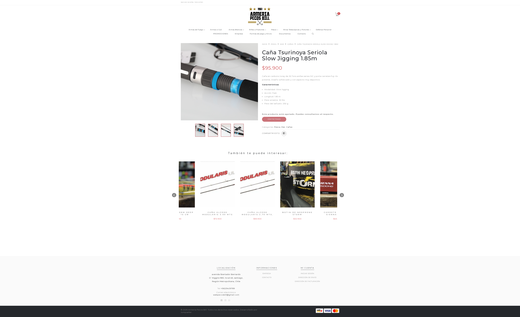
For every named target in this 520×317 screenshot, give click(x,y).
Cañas (290, 44)
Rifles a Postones (256, 30)
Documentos (285, 34)
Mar (282, 44)
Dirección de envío (307, 277)
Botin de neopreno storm (239, 213)
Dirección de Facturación (307, 281)
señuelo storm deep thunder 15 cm (319, 213)
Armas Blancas (235, 30)
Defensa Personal (324, 30)
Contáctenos (274, 119)
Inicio (264, 44)
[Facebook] (284, 133)
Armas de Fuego (196, 30)
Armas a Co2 (216, 30)
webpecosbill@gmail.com (226, 295)
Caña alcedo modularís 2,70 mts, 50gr (198, 214)
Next (342, 195)
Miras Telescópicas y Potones (296, 30)
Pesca (273, 30)
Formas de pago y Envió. (261, 34)
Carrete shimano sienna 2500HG (278, 213)
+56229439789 (228, 288)
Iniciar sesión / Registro (192, 2)
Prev (174, 195)
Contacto (302, 34)
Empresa (239, 34)
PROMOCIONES (220, 34)
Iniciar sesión (307, 273)
